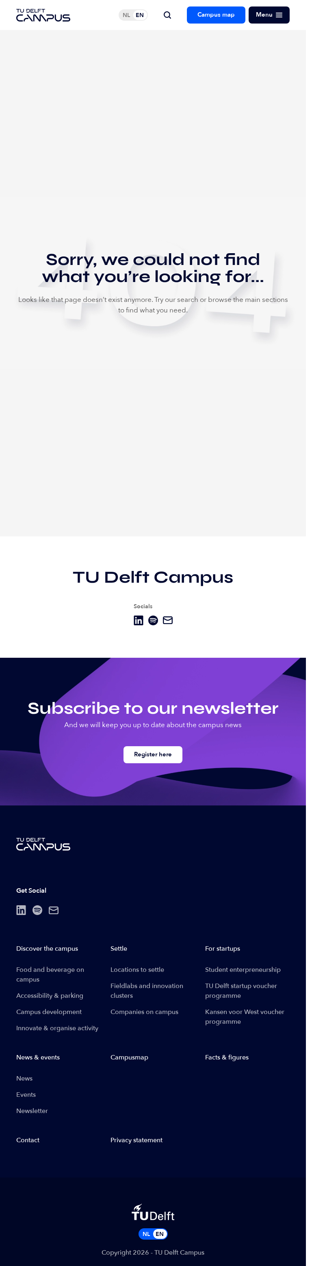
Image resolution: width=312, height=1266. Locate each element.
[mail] (168, 620)
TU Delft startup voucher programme (241, 991)
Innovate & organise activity (57, 1028)
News (24, 1078)
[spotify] (153, 620)
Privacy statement (136, 1140)
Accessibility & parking (49, 995)
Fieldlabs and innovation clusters (146, 991)
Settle (118, 948)
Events (26, 1094)
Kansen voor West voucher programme (244, 1017)
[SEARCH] (167, 15)
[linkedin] (138, 620)
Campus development (49, 1012)
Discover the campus (47, 948)
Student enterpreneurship (243, 969)
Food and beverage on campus (50, 974)
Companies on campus (144, 1012)
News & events (38, 1057)
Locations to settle (137, 969)
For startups (222, 948)
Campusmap (129, 1057)
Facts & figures (227, 1057)
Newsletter (32, 1111)
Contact (27, 1140)
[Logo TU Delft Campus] (43, 15)
